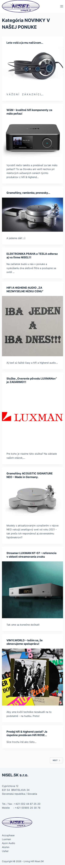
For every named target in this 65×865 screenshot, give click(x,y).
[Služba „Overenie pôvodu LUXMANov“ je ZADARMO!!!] (32, 417)
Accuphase (8, 835)
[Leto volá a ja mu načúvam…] (32, 67)
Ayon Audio (8, 843)
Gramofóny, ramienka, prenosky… (28, 192)
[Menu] (61, 6)
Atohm (5, 847)
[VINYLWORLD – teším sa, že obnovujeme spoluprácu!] (32, 677)
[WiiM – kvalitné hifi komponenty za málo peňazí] (32, 138)
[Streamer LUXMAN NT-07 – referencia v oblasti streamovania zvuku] (32, 589)
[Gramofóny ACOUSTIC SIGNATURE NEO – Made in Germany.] (32, 500)
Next (55, 760)
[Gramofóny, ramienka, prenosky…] (32, 215)
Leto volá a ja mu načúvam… (24, 42)
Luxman (6, 839)
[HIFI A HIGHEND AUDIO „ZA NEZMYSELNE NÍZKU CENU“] (32, 326)
